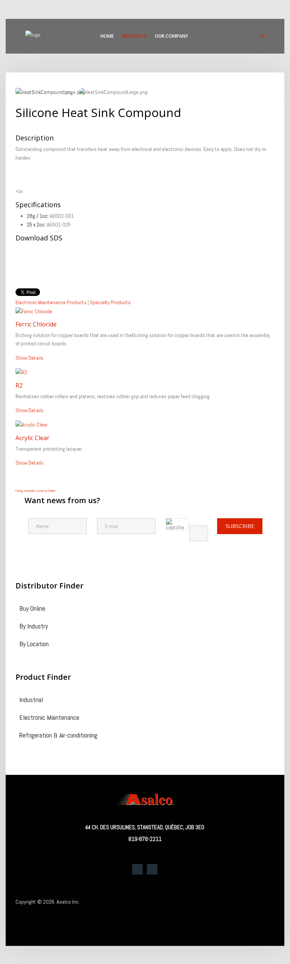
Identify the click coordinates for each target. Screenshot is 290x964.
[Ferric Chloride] (33, 311)
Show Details (29, 357)
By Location (34, 644)
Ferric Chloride (36, 324)
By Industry (33, 626)
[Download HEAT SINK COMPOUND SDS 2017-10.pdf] (34, 264)
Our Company (171, 36)
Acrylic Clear (32, 438)
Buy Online (32, 609)
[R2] (21, 371)
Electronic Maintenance (49, 718)
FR (262, 35)
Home (107, 36)
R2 (19, 385)
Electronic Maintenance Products (50, 302)
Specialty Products (110, 302)
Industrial (31, 700)
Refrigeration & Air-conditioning (58, 735)
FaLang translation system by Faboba (35, 491)
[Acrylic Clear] (31, 424)
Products (134, 36)
